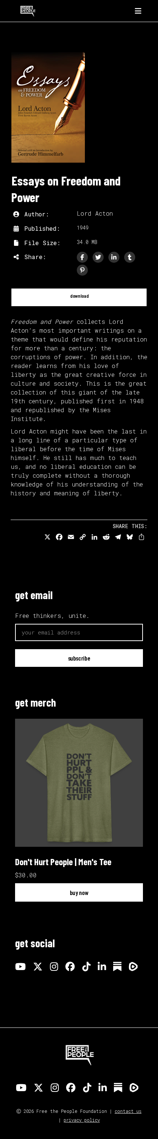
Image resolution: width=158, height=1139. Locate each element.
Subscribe (79, 658)
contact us (128, 1111)
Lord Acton (95, 213)
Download (79, 296)
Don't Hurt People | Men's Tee (63, 861)
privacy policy (82, 1120)
